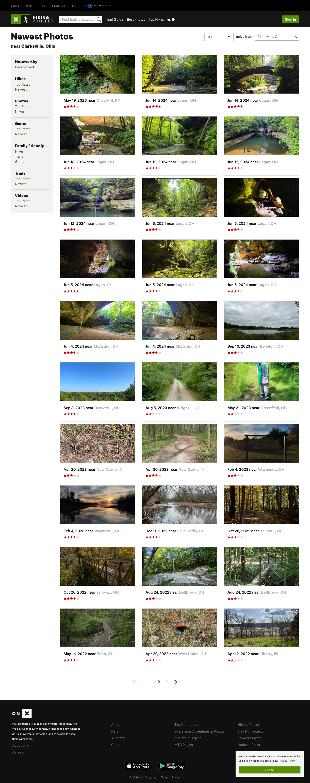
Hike (42, 5)
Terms (164, 777)
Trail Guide (114, 19)
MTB (29, 5)
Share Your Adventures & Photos (199, 731)
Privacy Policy (287, 760)
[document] (269, 763)
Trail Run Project (250, 731)
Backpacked (24, 67)
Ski (74, 5)
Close (269, 770)
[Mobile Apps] (171, 19)
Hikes (19, 151)
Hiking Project (248, 724)
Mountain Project (188, 738)
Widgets (117, 738)
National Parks (249, 745)
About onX (20, 745)
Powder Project (249, 738)
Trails (19, 156)
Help (114, 731)
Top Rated (23, 84)
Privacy (176, 777)
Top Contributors (187, 724)
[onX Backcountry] (97, 6)
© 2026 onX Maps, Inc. (143, 777)
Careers (18, 752)
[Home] (34, 19)
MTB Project (184, 745)
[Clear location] (296, 36)
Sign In (290, 19)
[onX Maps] (22, 717)
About (116, 724)
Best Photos (136, 19)
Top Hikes (156, 19)
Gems (19, 161)
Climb (15, 5)
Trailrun (58, 5)
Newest (21, 89)
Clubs (115, 745)
